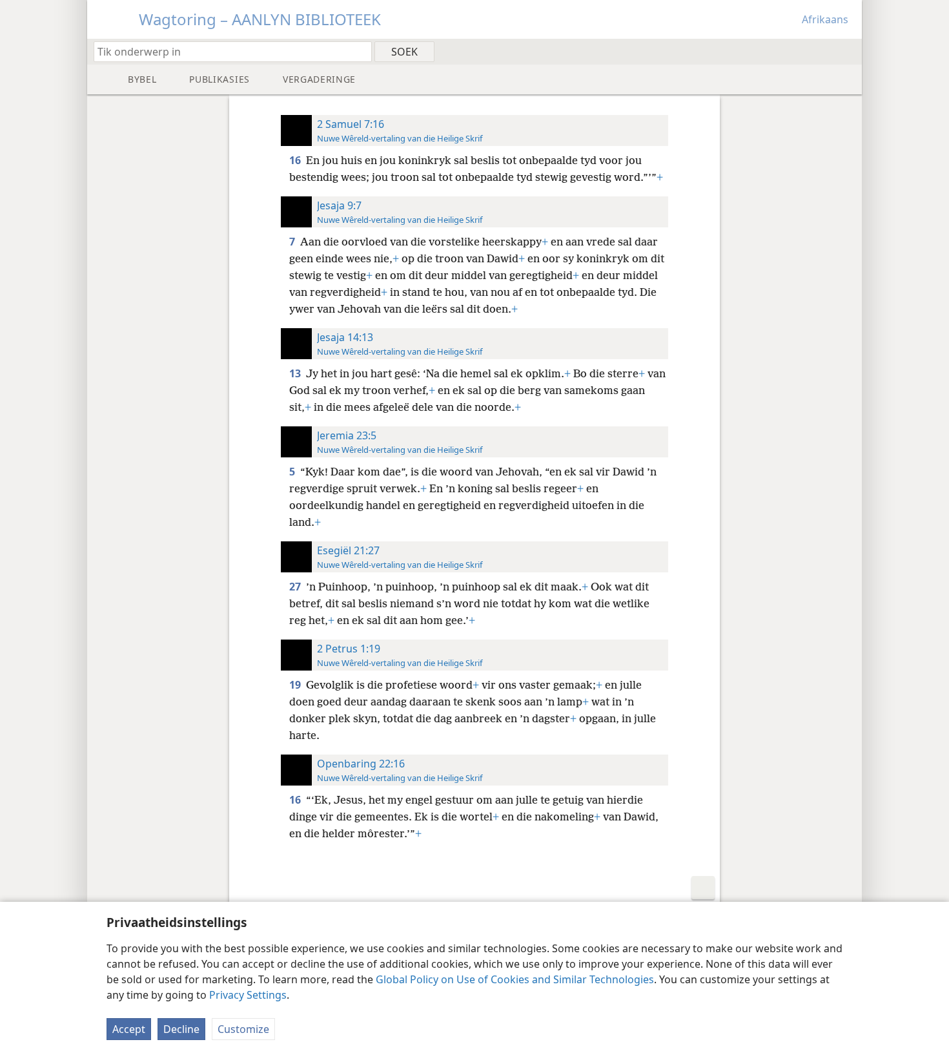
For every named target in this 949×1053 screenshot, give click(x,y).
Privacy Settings (248, 995)
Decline (181, 1029)
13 (296, 373)
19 (296, 685)
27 (296, 586)
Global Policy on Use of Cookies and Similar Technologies (515, 979)
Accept (128, 1029)
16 (296, 160)
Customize (243, 1029)
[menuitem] (847, 51)
